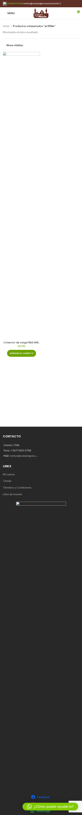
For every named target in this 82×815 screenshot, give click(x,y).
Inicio (6, 26)
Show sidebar (14, 45)
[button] (21, 353)
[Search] (70, 13)
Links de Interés (12, 494)
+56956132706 (15, 3)
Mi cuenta (9, 474)
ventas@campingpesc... (24, 455)
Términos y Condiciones (17, 487)
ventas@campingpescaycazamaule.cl (42, 3)
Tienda (7, 480)
